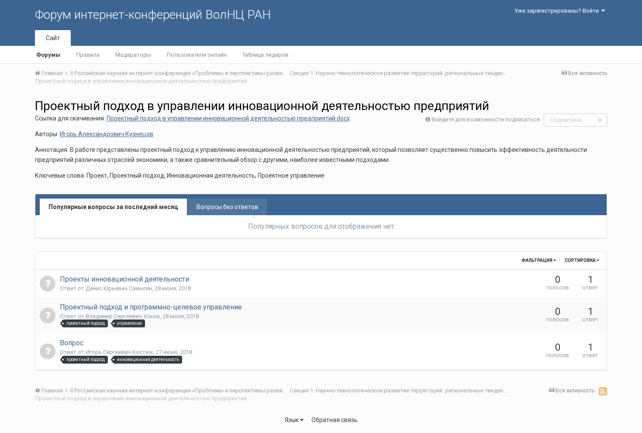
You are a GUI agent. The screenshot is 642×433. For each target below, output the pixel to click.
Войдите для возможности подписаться (485, 119)
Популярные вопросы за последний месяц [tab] (113, 206)
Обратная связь (334, 419)
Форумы (48, 55)
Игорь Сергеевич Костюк (119, 352)
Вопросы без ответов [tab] (227, 206)
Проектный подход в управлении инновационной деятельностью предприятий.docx (228, 118)
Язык (292, 419)
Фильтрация (537, 260)
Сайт (53, 37)
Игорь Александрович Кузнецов (106, 134)
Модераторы (133, 55)
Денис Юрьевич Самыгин (119, 288)
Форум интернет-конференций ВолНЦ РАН (153, 14)
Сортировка (581, 260)
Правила (88, 55)
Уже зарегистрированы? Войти (557, 10)
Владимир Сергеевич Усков (123, 316)
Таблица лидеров (265, 55)
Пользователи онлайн (197, 55)
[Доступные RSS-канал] (603, 391)
